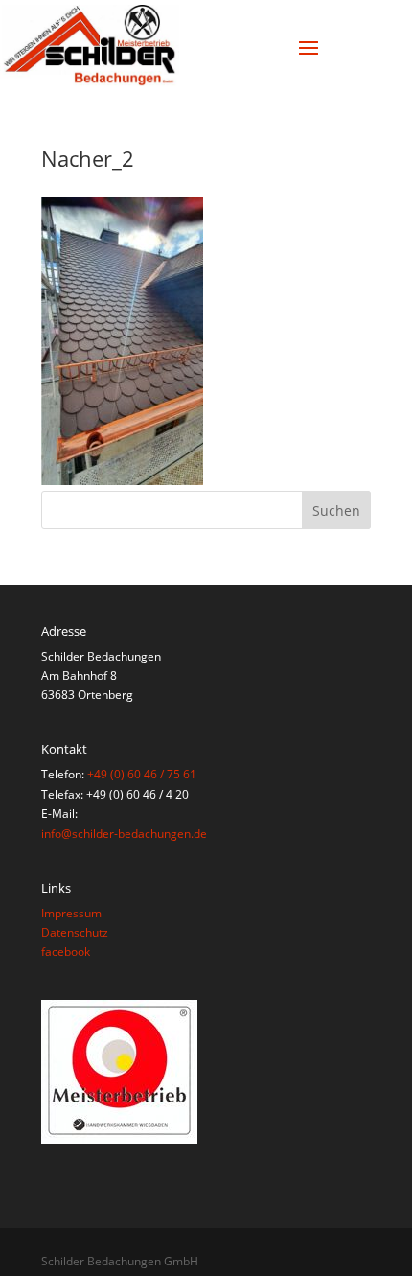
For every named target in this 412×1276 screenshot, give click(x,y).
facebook (65, 951)
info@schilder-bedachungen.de (124, 833)
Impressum (71, 913)
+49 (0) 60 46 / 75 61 (141, 774)
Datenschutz (74, 932)
